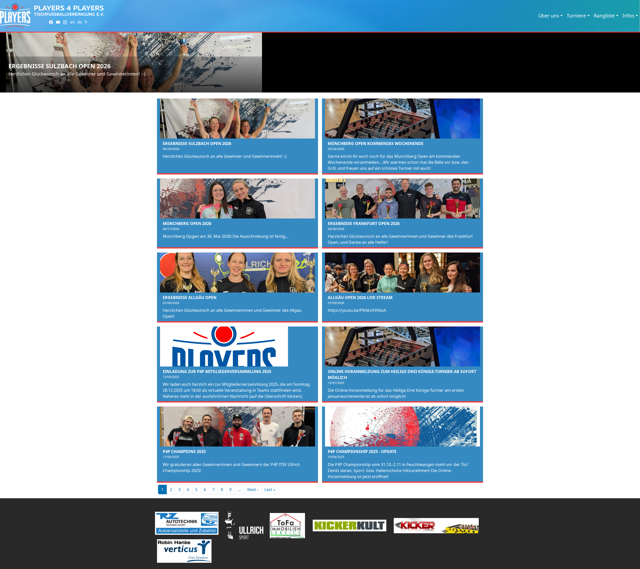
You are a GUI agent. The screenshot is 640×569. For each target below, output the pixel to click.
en (72, 22)
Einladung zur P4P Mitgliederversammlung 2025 (217, 371)
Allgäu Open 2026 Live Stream (360, 297)
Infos (628, 15)
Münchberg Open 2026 (187, 223)
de (79, 22)
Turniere (576, 15)
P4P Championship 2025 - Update (362, 451)
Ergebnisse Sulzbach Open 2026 (59, 66)
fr (86, 22)
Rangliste (604, 15)
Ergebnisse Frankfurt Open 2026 (364, 223)
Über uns (548, 15)
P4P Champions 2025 (184, 451)
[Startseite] (15, 16)
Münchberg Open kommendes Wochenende (376, 143)
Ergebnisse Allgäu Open (189, 297)
